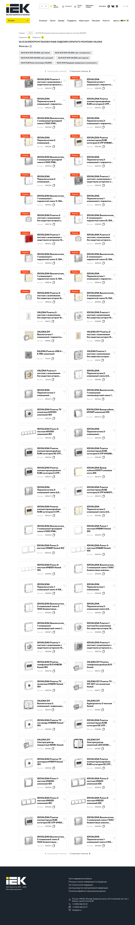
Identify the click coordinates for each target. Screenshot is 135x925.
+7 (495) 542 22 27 (79, 907)
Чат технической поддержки (81, 885)
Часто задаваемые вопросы (80, 878)
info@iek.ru (76, 910)
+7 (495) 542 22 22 (80, 904)
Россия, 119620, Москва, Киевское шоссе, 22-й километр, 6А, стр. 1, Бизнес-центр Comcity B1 (100, 900)
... (30, 32)
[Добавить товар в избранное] (64, 77)
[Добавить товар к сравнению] (64, 80)
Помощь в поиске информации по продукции (88, 882)
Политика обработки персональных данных (87, 891)
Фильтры (24, 46)
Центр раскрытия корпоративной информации (88, 888)
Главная (22, 33)
